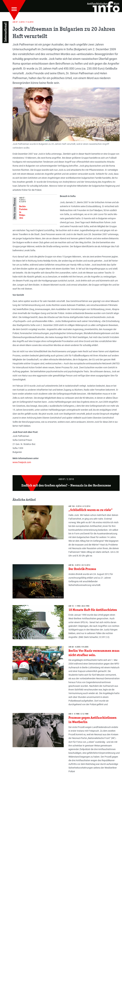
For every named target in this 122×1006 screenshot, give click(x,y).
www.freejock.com (22, 462)
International (5, 32)
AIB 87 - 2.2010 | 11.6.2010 (23, 22)
